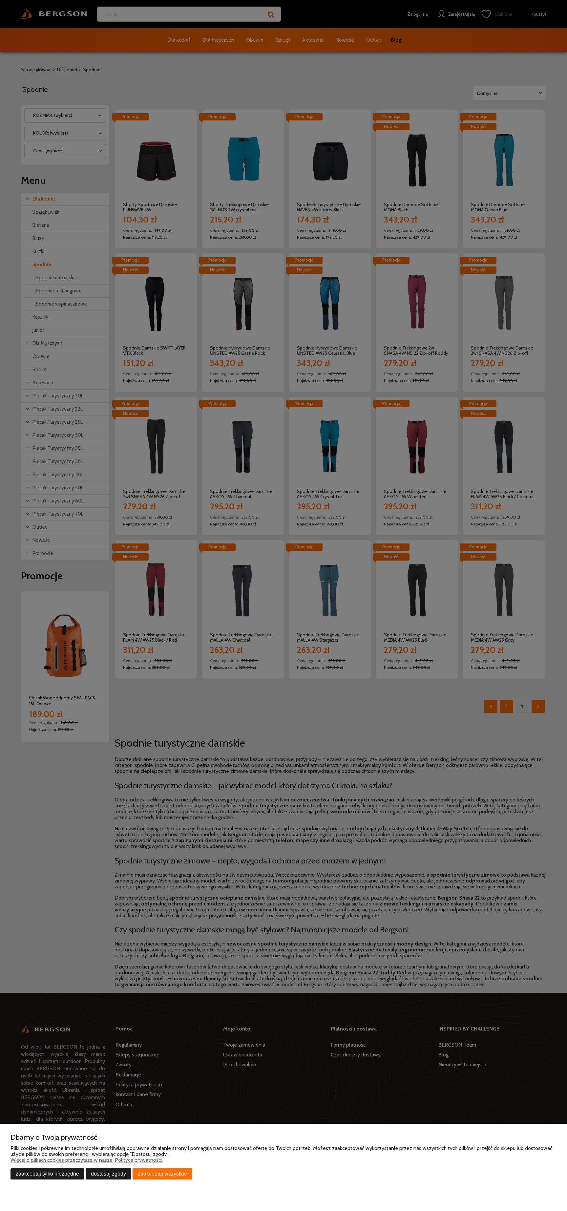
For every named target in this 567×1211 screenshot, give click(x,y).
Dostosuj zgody (108, 1174)
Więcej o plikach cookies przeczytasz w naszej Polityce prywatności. (86, 1160)
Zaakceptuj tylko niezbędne (47, 1174)
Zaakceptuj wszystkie (162, 1174)
